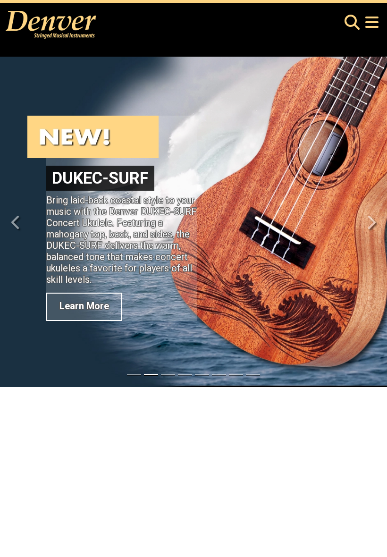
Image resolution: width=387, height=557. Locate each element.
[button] (352, 17)
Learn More (84, 310)
